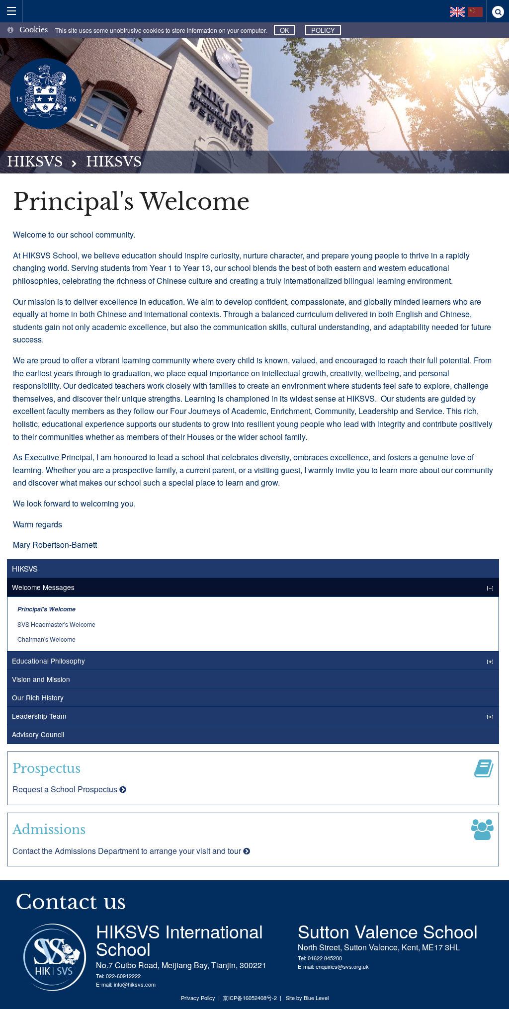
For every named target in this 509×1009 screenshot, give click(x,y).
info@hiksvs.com (135, 984)
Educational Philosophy (48, 661)
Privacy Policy (198, 998)
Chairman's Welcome (46, 639)
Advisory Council (38, 734)
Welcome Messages (43, 587)
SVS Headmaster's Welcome (56, 624)
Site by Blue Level (307, 998)
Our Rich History (38, 697)
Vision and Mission (41, 679)
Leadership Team (39, 716)
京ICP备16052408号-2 (250, 998)
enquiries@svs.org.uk (342, 966)
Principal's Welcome (46, 608)
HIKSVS (35, 162)
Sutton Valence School (388, 930)
